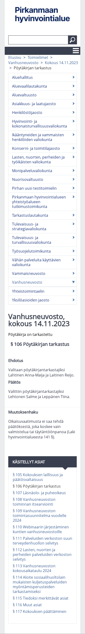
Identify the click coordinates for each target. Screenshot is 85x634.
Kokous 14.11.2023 (61, 62)
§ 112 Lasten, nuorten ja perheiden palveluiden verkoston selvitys (42, 554)
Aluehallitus (22, 77)
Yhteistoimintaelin (28, 291)
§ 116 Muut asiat (27, 604)
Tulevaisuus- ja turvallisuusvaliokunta (31, 240)
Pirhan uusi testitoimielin (34, 188)
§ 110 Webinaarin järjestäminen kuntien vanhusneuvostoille (41, 529)
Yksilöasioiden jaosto (30, 300)
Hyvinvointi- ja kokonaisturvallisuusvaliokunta (39, 124)
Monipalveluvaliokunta (32, 170)
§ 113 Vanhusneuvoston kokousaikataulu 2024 (34, 568)
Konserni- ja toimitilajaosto (36, 148)
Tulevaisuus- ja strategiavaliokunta (29, 226)
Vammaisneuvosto (28, 273)
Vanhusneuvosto (23, 62)
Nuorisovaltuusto (27, 179)
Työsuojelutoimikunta (31, 251)
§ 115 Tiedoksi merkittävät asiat (40, 598)
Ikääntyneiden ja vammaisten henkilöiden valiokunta (38, 137)
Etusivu (14, 57)
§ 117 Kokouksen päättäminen (39, 611)
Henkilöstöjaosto (27, 112)
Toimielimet (38, 57)
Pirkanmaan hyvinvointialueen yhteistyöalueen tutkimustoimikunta (39, 201)
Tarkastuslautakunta (30, 215)
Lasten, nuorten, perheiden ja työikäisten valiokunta (38, 159)
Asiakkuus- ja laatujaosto (34, 103)
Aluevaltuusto (24, 95)
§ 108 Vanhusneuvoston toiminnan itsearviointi (34, 502)
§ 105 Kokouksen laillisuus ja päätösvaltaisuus (38, 477)
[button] (72, 39)
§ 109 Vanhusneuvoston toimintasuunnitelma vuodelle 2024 (39, 515)
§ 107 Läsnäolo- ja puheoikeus (39, 492)
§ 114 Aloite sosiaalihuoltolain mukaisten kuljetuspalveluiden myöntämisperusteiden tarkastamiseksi (40, 584)
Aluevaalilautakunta (29, 86)
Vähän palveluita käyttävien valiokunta (36, 262)
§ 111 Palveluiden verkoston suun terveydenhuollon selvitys (42, 540)
